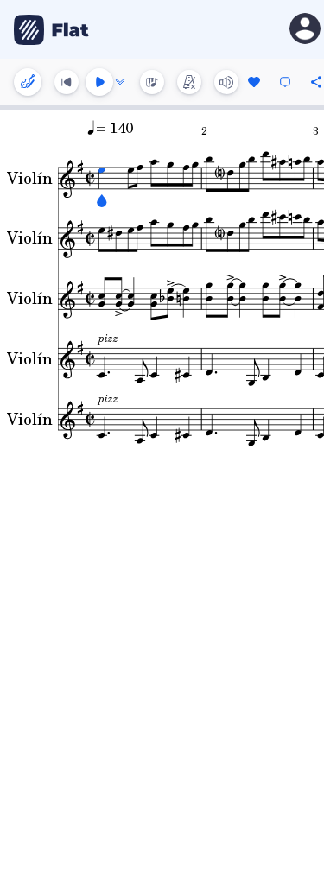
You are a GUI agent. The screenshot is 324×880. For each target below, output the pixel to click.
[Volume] (226, 82)
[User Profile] (305, 30)
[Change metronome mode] (189, 82)
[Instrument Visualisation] (152, 82)
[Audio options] (120, 82)
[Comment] (285, 82)
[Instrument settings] (27, 82)
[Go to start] (66, 82)
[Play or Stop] (99, 82)
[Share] (316, 82)
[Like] (254, 82)
